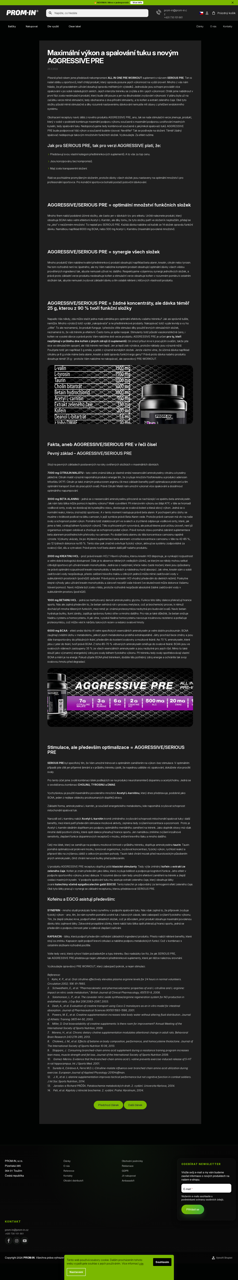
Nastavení (76, 1272)
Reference (68, 1170)
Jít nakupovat (129, 1175)
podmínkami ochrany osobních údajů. (202, 1199)
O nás (213, 26)
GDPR (125, 1170)
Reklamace (127, 1165)
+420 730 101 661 (173, 17)
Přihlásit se (192, 1209)
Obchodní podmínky (132, 1161)
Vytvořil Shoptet (224, 1257)
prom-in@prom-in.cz (16, 1230)
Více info (137, 2)
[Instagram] (16, 1240)
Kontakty (227, 26)
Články (199, 26)
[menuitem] (12, 26)
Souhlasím (162, 1262)
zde (141, 1263)
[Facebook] (8, 1240)
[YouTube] (24, 1240)
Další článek (135, 1105)
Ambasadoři (128, 1180)
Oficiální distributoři (73, 1180)
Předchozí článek (108, 1105)
